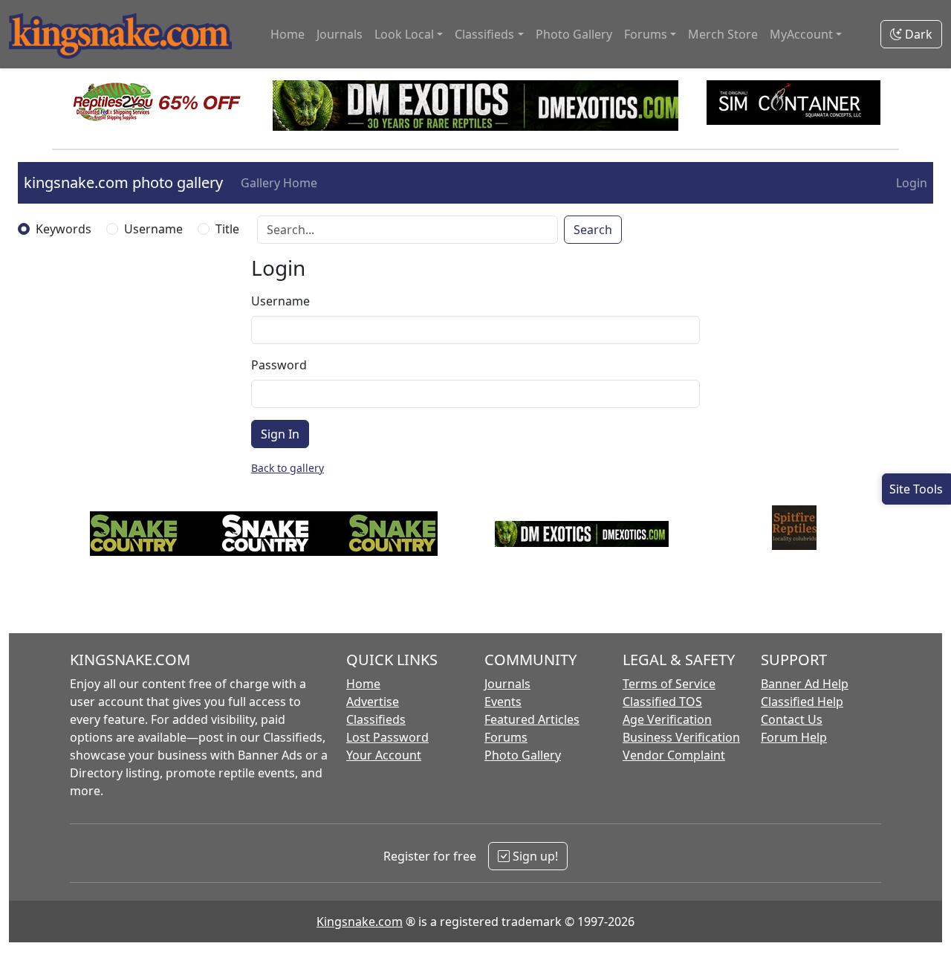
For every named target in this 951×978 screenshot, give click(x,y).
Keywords (63, 229)
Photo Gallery (574, 34)
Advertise (372, 701)
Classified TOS (662, 701)
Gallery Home (279, 183)
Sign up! (534, 856)
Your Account (383, 755)
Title (227, 229)
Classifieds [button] (484, 34)
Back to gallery (287, 468)
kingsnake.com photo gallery (123, 182)
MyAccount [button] (801, 34)
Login (911, 183)
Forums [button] (645, 34)
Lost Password (387, 737)
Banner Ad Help (804, 684)
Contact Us (791, 719)
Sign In (280, 434)
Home (287, 34)
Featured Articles (532, 719)
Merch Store (723, 34)
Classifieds (376, 719)
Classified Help (802, 701)
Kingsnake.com (360, 921)
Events (503, 701)
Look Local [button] (404, 34)
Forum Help (794, 737)
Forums (506, 737)
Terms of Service (669, 684)
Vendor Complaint (674, 755)
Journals (340, 34)
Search (593, 229)
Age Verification (667, 719)
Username (153, 229)
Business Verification (681, 737)
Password (279, 365)
